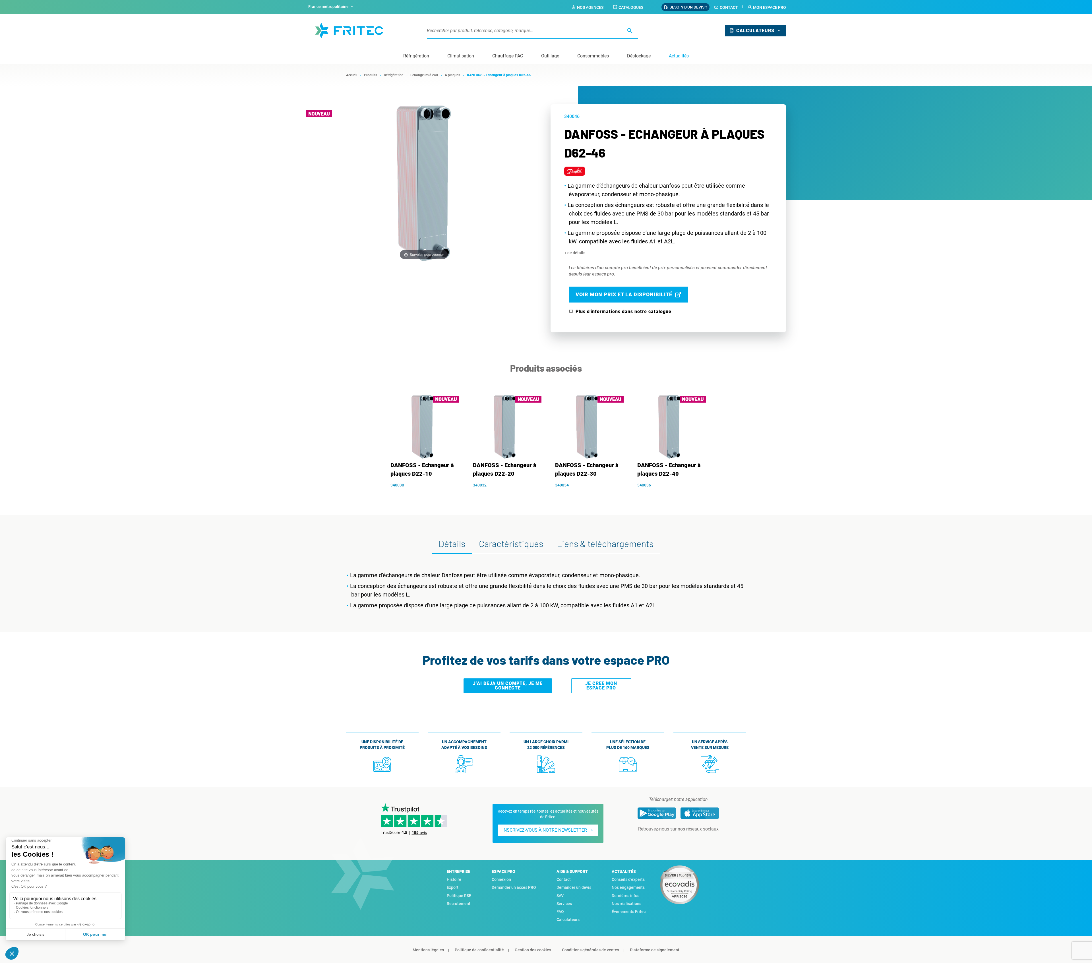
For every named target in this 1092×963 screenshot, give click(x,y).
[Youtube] (686, 840)
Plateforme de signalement (654, 950)
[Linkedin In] (670, 840)
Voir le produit (425, 495)
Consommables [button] (593, 56)
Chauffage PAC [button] (507, 56)
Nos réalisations (626, 903)
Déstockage (639, 56)
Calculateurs (755, 30)
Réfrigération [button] (416, 56)
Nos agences (590, 7)
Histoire (454, 879)
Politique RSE (459, 895)
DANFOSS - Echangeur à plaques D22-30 (587, 469)
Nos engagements (628, 887)
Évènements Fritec (629, 911)
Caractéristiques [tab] (511, 543)
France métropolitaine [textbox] (328, 6)
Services (564, 903)
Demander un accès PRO (514, 887)
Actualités (679, 56)
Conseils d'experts (628, 879)
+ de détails (574, 252)
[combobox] (331, 7)
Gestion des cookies (533, 950)
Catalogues (631, 7)
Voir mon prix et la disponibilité (624, 294)
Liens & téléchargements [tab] (605, 543)
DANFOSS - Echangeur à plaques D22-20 (504, 469)
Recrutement (458, 903)
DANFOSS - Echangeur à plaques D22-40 (669, 469)
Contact (729, 7)
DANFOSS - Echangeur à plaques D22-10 (422, 469)
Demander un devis (574, 887)
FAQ (560, 911)
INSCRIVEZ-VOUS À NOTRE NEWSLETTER (544, 830)
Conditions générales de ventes (590, 950)
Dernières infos (625, 895)
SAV (560, 895)
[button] (766, 7)
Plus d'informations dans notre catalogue (623, 311)
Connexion (501, 879)
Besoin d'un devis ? (688, 7)
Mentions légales (428, 950)
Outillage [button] (550, 56)
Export (452, 887)
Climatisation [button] (460, 56)
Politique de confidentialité (479, 950)
